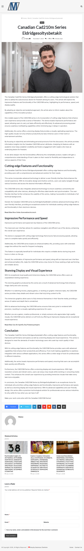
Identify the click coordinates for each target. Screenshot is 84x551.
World (29, 18)
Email (7, 522)
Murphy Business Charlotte (39, 547)
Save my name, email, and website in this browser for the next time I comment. (32, 530)
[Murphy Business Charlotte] (13, 6)
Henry (27, 38)
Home (24, 18)
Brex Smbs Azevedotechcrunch (24, 212)
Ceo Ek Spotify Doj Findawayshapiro (26, 325)
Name (7, 514)
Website (46, 522)
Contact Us (78, 547)
